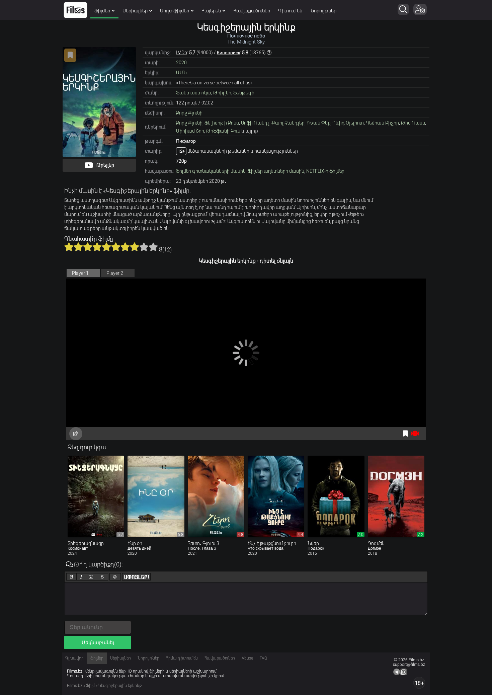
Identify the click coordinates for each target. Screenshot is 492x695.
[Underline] (91, 577)
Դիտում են (290, 11)
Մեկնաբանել (98, 642)
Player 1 (80, 273)
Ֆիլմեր (102, 11)
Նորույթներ (323, 11)
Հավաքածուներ (251, 11)
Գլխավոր (74, 658)
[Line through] (102, 577)
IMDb (181, 52)
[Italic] (81, 577)
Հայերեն (211, 11)
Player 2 (114, 273)
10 (153, 246)
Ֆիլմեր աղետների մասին (276, 171)
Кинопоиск (228, 52)
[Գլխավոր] (75, 10)
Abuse (247, 658)
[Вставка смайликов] (115, 577)
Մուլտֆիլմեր (174, 11)
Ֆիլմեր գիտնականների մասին (211, 171)
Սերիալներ (135, 11)
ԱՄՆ (181, 72)
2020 (181, 62)
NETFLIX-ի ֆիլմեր (325, 171)
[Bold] (71, 577)
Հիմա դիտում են (182, 658)
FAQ (263, 658)
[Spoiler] (136, 577)
